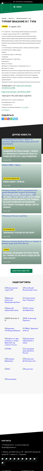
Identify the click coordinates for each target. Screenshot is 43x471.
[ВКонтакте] (3, 119)
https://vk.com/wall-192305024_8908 (17, 86)
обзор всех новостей (20, 271)
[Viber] (8, 119)
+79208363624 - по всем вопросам (15, 445)
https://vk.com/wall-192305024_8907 (16, 92)
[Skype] (14, 119)
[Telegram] (17, 119)
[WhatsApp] (11, 119)
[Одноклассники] (5, 119)
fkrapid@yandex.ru (9, 447)
